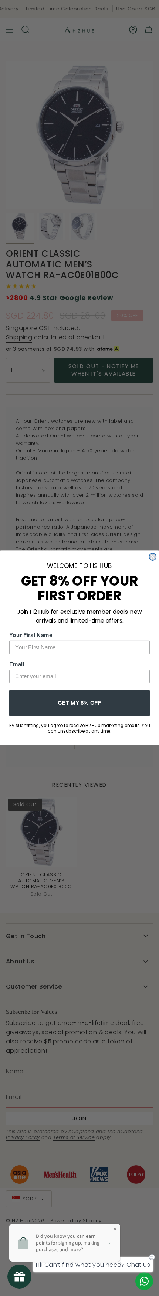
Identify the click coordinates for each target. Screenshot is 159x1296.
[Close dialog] (152, 556)
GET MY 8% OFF (79, 703)
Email (16, 664)
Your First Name (31, 635)
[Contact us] (144, 1281)
